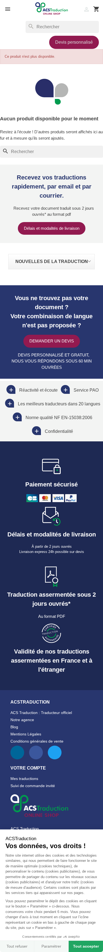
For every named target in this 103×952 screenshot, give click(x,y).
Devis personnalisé (74, 42)
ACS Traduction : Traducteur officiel (41, 712)
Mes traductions (24, 778)
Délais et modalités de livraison (51, 228)
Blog (14, 727)
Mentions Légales (25, 734)
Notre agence (22, 720)
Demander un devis (51, 341)
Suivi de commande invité (32, 786)
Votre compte (28, 768)
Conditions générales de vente (36, 741)
